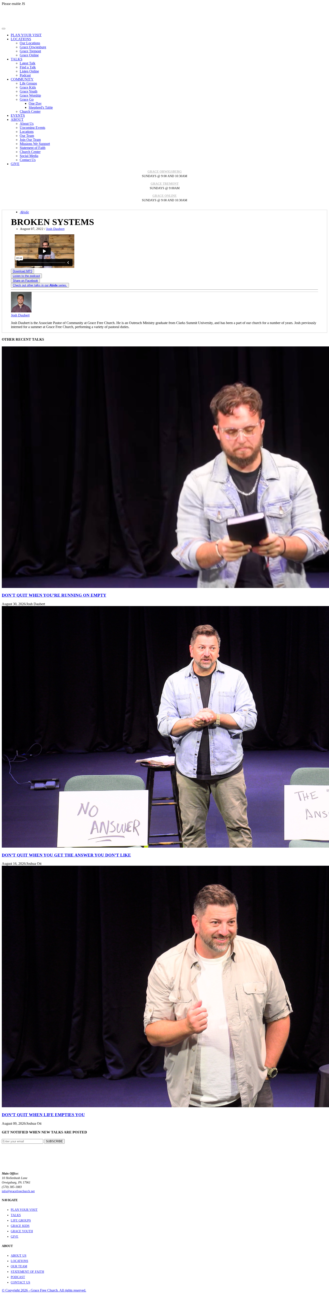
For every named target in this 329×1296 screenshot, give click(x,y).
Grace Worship (30, 95)
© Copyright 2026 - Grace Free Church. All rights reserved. (44, 1290)
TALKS (16, 1215)
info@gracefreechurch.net (18, 1191)
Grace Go (27, 99)
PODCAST (18, 1277)
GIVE (14, 1236)
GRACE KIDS (20, 1226)
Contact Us (28, 160)
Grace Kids (28, 87)
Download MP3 (22, 271)
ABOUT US (18, 1255)
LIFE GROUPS (21, 1220)
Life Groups (28, 83)
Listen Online (29, 71)
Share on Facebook (25, 280)
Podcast (25, 75)
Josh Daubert (55, 229)
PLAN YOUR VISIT (24, 1209)
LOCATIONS (19, 1261)
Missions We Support (35, 144)
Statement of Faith (32, 148)
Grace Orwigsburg (33, 47)
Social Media (29, 156)
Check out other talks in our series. (40, 285)
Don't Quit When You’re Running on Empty (54, 595)
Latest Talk (27, 63)
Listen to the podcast (26, 276)
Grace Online (29, 55)
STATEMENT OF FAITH (27, 1271)
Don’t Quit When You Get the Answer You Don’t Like (66, 855)
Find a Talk (28, 67)
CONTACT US (20, 1282)
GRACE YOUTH (22, 1231)
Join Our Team (30, 140)
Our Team (27, 136)
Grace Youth (28, 91)
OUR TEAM (19, 1266)
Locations (27, 132)
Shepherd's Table (41, 107)
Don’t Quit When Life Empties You (43, 1114)
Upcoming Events (32, 127)
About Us (27, 123)
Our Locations (30, 43)
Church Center (30, 111)
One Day (35, 103)
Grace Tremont (30, 51)
